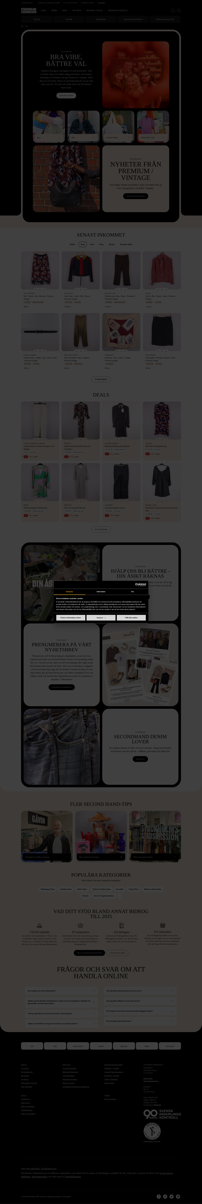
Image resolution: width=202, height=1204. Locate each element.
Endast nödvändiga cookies (71, 618)
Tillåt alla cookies (131, 618)
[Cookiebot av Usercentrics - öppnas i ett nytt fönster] (137, 584)
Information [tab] (101, 591)
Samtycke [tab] (69, 591)
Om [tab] (132, 591)
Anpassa (100, 618)
